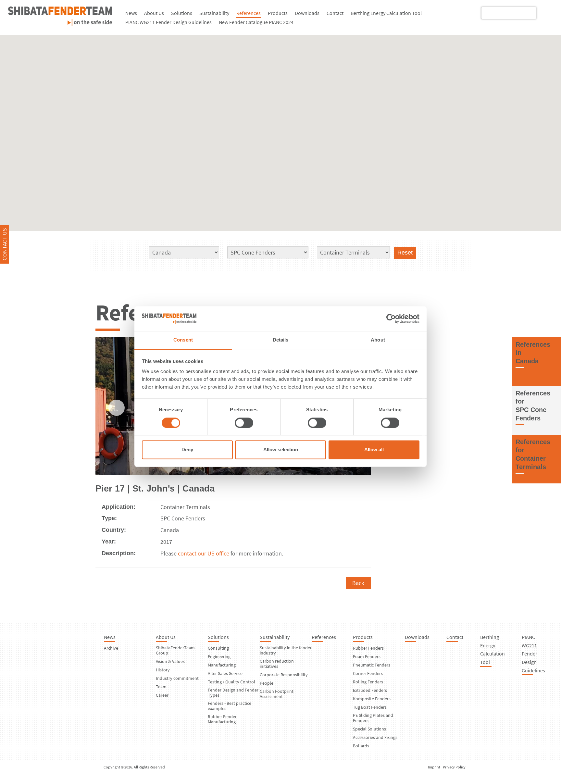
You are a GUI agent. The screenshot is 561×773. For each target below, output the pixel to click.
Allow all (374, 450)
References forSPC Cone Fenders (533, 406)
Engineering (219, 656)
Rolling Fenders (368, 681)
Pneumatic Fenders (371, 664)
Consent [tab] (183, 340)
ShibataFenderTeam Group (175, 650)
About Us (154, 13)
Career (162, 695)
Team (161, 686)
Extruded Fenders (370, 690)
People (266, 683)
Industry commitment (177, 678)
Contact (335, 13)
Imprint (434, 767)
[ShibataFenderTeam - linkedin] (545, 12)
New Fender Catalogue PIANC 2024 (256, 22)
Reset (405, 252)
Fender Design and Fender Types (233, 692)
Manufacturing (222, 664)
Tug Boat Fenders (370, 707)
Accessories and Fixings (375, 737)
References (248, 13)
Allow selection (280, 450)
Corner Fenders (368, 673)
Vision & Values (170, 661)
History (163, 669)
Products (278, 13)
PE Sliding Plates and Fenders (373, 718)
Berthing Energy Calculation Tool (386, 13)
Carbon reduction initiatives (277, 663)
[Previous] (116, 408)
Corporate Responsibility (284, 674)
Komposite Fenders (372, 698)
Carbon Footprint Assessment (276, 694)
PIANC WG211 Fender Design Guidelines (168, 22)
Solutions (181, 13)
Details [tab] (281, 340)
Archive (111, 648)
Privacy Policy (454, 767)
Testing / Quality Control (231, 681)
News (131, 13)
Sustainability (214, 13)
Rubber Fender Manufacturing (222, 719)
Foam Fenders (366, 656)
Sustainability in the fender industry (286, 650)
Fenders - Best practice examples (229, 706)
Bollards (361, 745)
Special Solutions (369, 728)
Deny (187, 450)
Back (358, 583)
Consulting (218, 648)
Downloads (307, 13)
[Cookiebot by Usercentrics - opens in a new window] (391, 318)
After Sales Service (225, 673)
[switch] (244, 423)
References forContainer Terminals (533, 454)
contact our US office (203, 553)
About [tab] (378, 340)
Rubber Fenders (368, 648)
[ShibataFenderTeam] (60, 24)
